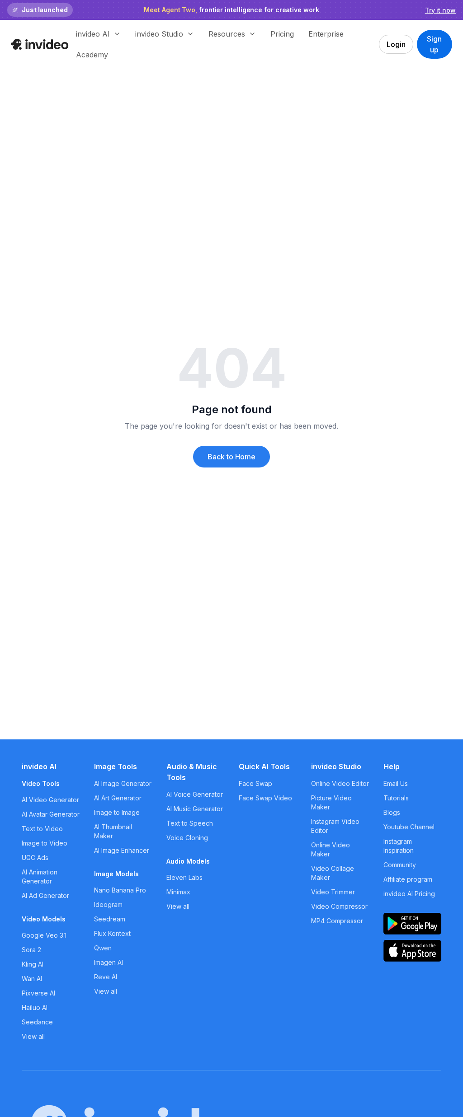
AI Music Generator (194, 809)
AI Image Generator (122, 783)
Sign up (434, 44)
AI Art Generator (118, 798)
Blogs (391, 812)
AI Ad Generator (45, 895)
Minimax (178, 892)
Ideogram (108, 904)
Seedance (37, 1022)
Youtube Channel (409, 827)
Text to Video (42, 828)
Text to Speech (189, 823)
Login (396, 44)
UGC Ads (35, 857)
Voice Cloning (187, 837)
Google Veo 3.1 (44, 935)
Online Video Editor (340, 783)
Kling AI (32, 964)
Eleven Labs (184, 877)
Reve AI (105, 977)
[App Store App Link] (412, 951)
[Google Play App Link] (412, 924)
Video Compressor (339, 906)
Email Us (395, 783)
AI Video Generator (50, 800)
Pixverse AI (38, 993)
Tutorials (396, 798)
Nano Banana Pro (120, 890)
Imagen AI (108, 962)
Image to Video (44, 843)
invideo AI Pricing (409, 893)
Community (399, 865)
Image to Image (117, 812)
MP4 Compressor (337, 921)
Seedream (109, 919)
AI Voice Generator (194, 794)
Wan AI (32, 978)
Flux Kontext (112, 933)
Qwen (103, 948)
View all (33, 1036)
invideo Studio (336, 766)
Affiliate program (407, 879)
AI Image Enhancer (121, 850)
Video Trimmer (333, 892)
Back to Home (231, 456)
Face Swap (255, 783)
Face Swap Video (265, 798)
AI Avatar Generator (51, 814)
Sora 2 (31, 949)
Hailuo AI (34, 1007)
